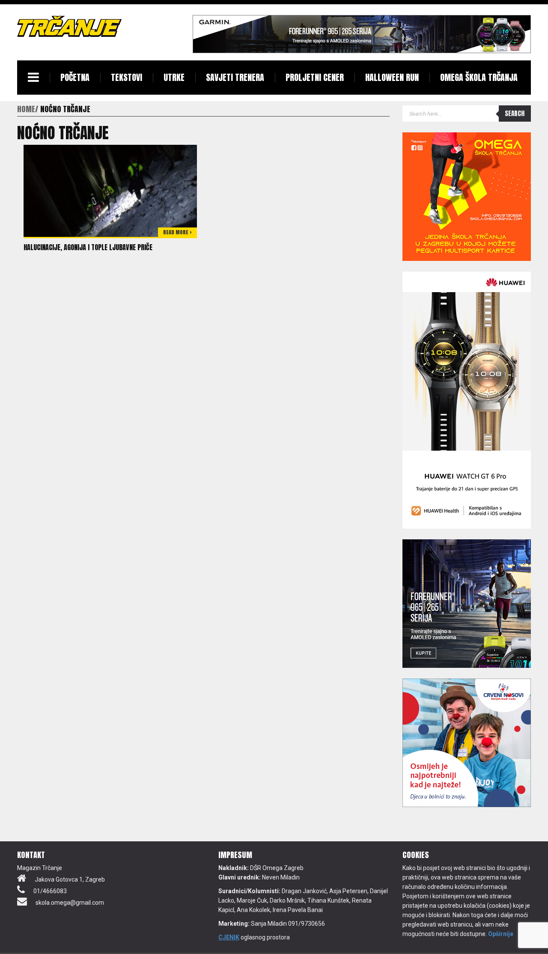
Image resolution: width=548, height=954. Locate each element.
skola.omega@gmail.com (70, 902)
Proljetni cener (315, 77)
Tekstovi (126, 77)
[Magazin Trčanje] (69, 26)
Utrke (174, 77)
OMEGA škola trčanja (479, 77)
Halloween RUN (392, 77)
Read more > (177, 232)
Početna (74, 77)
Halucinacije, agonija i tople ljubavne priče (88, 247)
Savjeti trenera (235, 77)
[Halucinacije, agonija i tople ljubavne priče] (110, 190)
